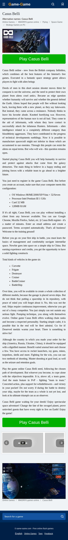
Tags (40, 534)
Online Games (30, 534)
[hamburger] (3, 4)
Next (61, 442)
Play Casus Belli (34, 59)
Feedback (48, 534)
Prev (6, 442)
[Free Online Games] (19, 4)
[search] (62, 516)
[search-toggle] (52, 4)
